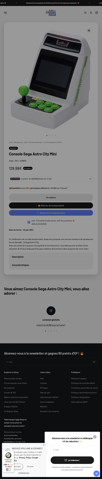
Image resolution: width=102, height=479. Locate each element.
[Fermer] (95, 437)
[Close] (43, 445)
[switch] (8, 469)
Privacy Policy (25, 458)
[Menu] (12, 452)
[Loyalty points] (97, 474)
